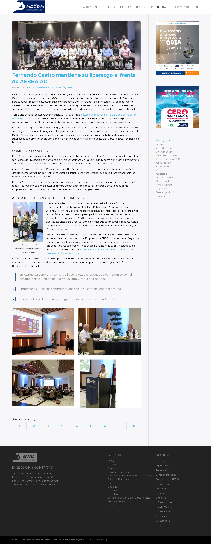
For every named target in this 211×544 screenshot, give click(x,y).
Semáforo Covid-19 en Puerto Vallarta (129, 497)
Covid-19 (112, 486)
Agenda (112, 468)
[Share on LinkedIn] (76, 426)
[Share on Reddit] (119, 426)
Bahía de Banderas (166, 155)
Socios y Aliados (116, 501)
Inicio (111, 461)
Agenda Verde (164, 152)
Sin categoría (163, 192)
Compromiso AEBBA (45, 88)
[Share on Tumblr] (91, 426)
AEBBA (32, 88)
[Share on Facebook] (19, 426)
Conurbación (163, 162)
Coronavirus (163, 166)
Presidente (114, 494)
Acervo (112, 464)
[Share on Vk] (105, 426)
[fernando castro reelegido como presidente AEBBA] (76, 45)
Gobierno (161, 173)
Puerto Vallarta (164, 181)
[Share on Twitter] (34, 426)
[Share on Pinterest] (62, 426)
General (58, 88)
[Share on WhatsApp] (48, 426)
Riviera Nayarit (164, 184)
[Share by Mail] (134, 426)
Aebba (69, 88)
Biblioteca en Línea (118, 472)
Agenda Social (164, 148)
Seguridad (161, 188)
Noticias (112, 490)
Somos (112, 505)
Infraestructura (164, 177)
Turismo (161, 196)
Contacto (113, 483)
